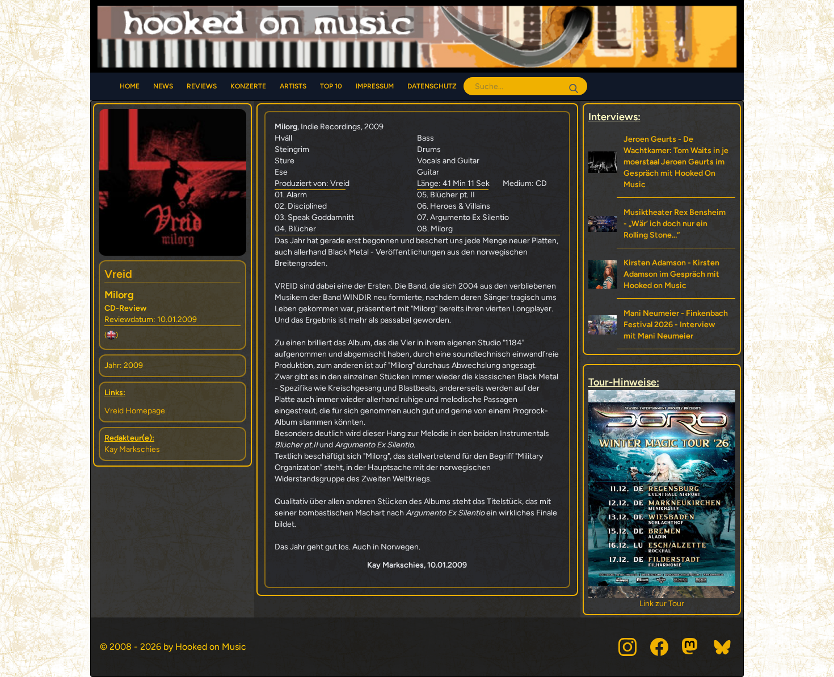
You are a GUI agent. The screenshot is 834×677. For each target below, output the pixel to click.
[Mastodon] (691, 647)
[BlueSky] (722, 647)
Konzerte (248, 86)
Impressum (375, 86)
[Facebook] (659, 647)
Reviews (202, 86)
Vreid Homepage (134, 411)
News (163, 86)
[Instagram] (627, 647)
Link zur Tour (665, 603)
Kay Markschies (132, 449)
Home (130, 86)
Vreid (118, 274)
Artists (293, 86)
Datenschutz (432, 86)
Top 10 (331, 86)
